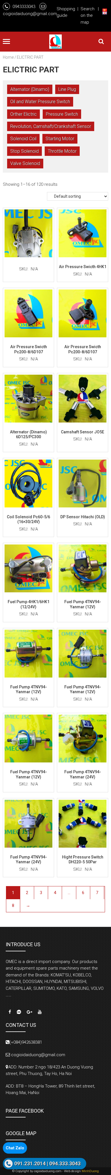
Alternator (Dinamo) (29, 89)
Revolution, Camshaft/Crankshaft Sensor (50, 126)
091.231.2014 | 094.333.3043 (47, 1163)
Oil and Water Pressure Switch (40, 101)
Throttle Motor (62, 151)
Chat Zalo (15, 1148)
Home (8, 57)
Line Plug (67, 89)
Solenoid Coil (23, 138)
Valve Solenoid (25, 163)
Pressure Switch (62, 114)
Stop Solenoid (24, 151)
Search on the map (87, 15)
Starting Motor (60, 138)
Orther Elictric (23, 114)
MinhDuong (90, 1171)
